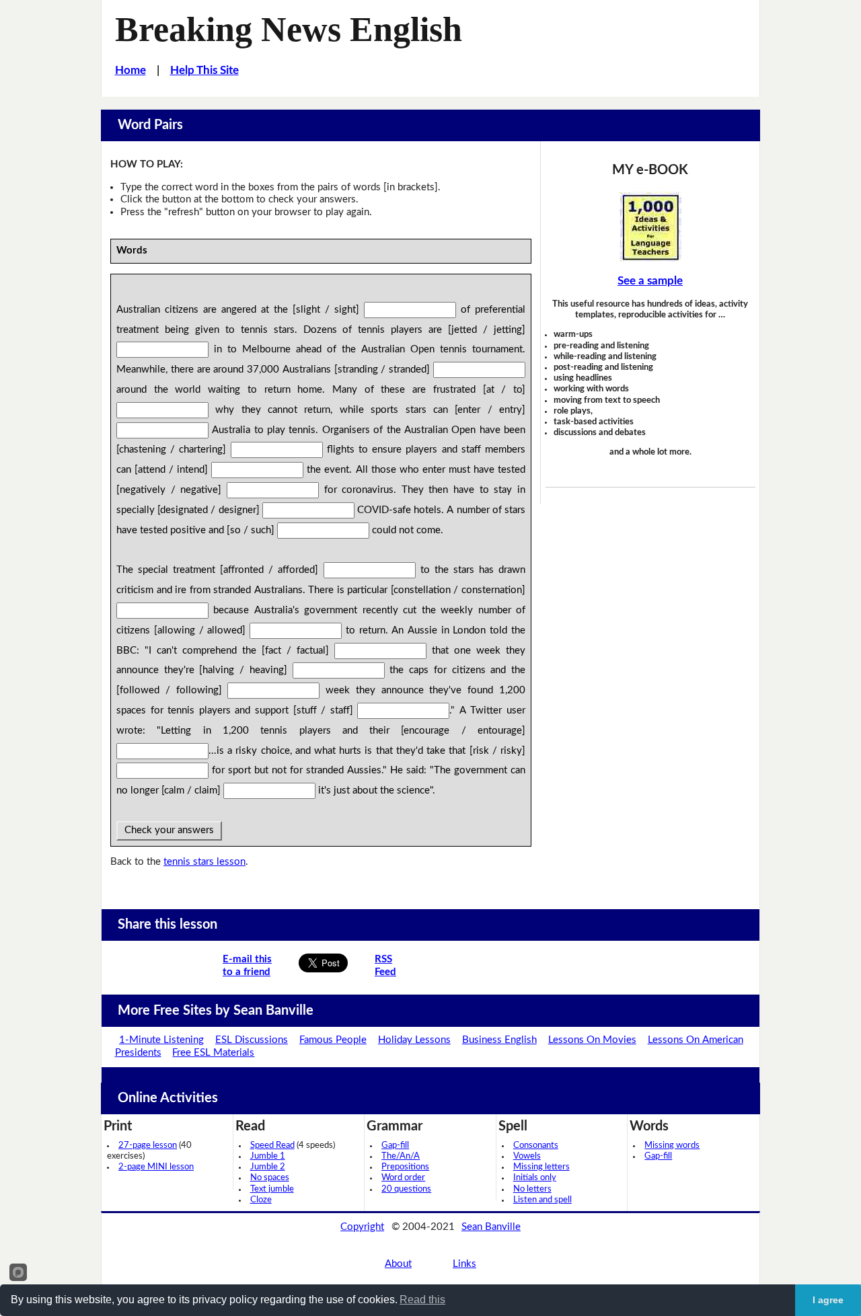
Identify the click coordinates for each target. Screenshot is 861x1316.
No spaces (269, 1177)
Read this (422, 1299)
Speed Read (272, 1145)
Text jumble (272, 1189)
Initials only (534, 1177)
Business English (499, 1040)
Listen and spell (542, 1200)
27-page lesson (147, 1145)
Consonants (535, 1145)
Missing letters (541, 1167)
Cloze (261, 1200)
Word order (403, 1177)
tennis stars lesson (204, 862)
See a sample (650, 280)
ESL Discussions (251, 1040)
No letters (532, 1189)
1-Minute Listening (161, 1040)
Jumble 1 (267, 1156)
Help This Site (204, 70)
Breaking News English (288, 28)
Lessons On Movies (592, 1040)
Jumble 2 (267, 1167)
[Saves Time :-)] (650, 227)
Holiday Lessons (414, 1040)
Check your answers (169, 830)
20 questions (406, 1189)
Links (464, 1264)
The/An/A (400, 1156)
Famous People (333, 1040)
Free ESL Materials (213, 1053)
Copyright (362, 1227)
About (398, 1264)
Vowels (527, 1156)
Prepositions (405, 1167)
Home (130, 70)
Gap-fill (395, 1145)
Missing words (672, 1145)
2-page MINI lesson (156, 1167)
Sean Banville (491, 1227)
